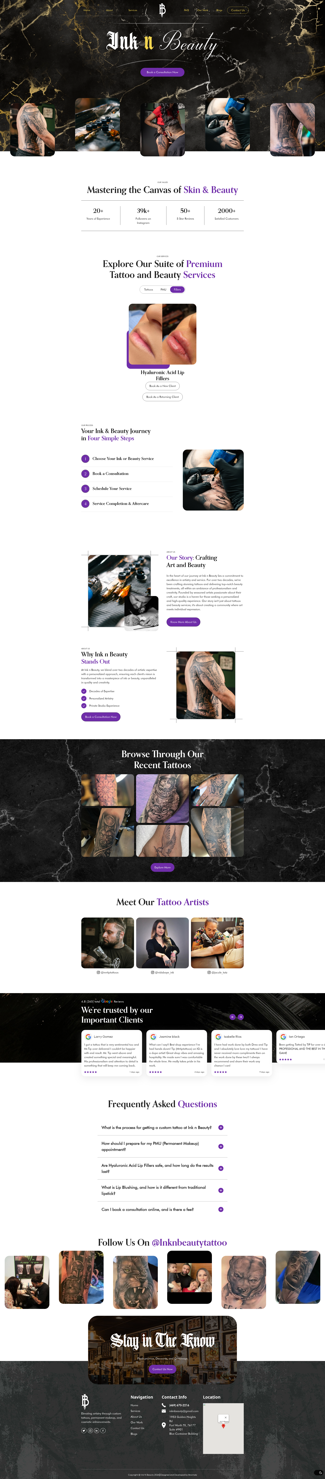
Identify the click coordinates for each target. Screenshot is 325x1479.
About (109, 10)
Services (132, 10)
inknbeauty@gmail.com (184, 1411)
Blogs (219, 10)
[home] (162, 10)
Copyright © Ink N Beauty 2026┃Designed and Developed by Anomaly (162, 1475)
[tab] (148, 289)
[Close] (226, 1417)
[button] (233, 1017)
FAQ (186, 10)
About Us (136, 1416)
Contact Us (137, 1428)
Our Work (202, 10)
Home (87, 10)
